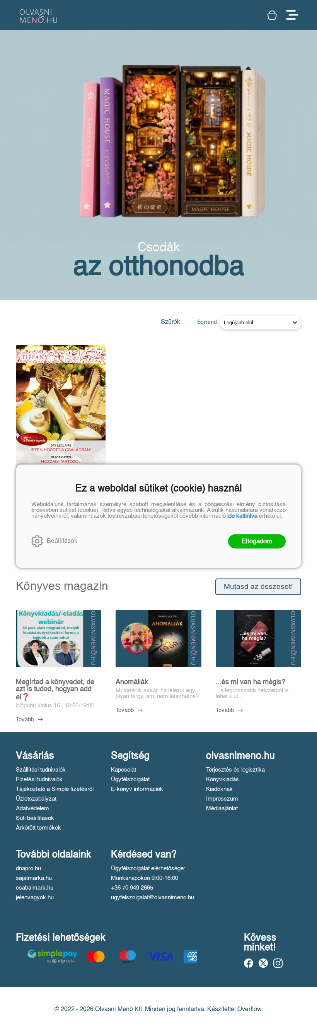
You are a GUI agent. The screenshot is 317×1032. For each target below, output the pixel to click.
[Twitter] (263, 963)
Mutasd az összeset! (258, 586)
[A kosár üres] (273, 15)
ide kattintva (242, 516)
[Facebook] (248, 963)
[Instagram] (278, 963)
